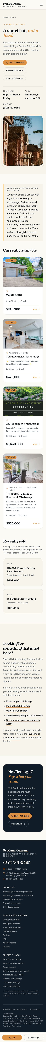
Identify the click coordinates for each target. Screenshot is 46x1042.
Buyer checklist (9, 967)
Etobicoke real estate (12, 903)
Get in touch (16, 824)
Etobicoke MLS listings (18, 706)
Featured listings (10, 931)
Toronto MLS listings (11, 986)
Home (5, 17)
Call (13, 1037)
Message (35, 1037)
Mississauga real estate (13, 899)
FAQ (5, 939)
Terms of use (35, 1010)
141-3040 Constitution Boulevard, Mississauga (19, 495)
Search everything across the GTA (24, 715)
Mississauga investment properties (17, 892)
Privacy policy (8, 1014)
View (35, 309)
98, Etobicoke (14, 294)
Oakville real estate (11, 907)
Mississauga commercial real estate (18, 895)
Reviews (6, 935)
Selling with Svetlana (11, 923)
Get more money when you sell (16, 971)
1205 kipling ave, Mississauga (22, 423)
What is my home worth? (13, 963)
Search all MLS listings (12, 959)
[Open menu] (41, 4)
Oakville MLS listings (16, 710)
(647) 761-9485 (16, 62)
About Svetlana (9, 943)
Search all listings (14, 78)
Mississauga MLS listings (19, 701)
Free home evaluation (12, 927)
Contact (6, 947)
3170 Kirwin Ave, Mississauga (22, 356)
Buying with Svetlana (11, 920)
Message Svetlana (14, 70)
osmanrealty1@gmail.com (16, 869)
